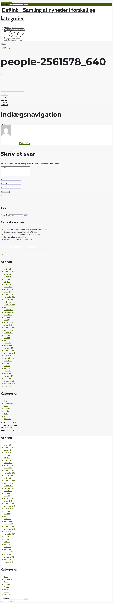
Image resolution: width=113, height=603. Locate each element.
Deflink (24, 143)
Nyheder (6, 28)
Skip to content (6, 2)
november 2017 (9, 353)
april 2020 (7, 302)
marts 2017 (8, 373)
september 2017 (9, 358)
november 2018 (9, 330)
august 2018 (8, 335)
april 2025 (7, 269)
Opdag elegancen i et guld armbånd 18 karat (20, 232)
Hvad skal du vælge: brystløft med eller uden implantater (25, 230)
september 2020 (9, 297)
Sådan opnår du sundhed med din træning (31, 254)
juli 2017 (7, 363)
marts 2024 (8, 274)
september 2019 (9, 312)
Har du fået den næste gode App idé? (18, 239)
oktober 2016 (8, 386)
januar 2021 (8, 292)
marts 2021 (8, 287)
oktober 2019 (8, 310)
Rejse (5, 38)
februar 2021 (8, 289)
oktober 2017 (8, 356)
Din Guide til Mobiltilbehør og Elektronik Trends (22, 234)
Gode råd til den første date (6, 45)
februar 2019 (8, 322)
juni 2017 (7, 366)
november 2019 (9, 307)
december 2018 (9, 328)
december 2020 (9, 294)
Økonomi (7, 30)
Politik (6, 32)
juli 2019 (7, 317)
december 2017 (9, 350)
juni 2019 (7, 320)
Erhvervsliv (7, 34)
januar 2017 (8, 378)
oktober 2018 (8, 333)
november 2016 (9, 384)
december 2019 (9, 305)
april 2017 (7, 371)
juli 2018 (7, 338)
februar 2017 (8, 376)
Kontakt (6, 40)
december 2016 (9, 381)
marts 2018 (8, 345)
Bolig (6, 401)
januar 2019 (8, 325)
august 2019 (8, 315)
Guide (6, 406)
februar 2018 (8, 348)
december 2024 (9, 272)
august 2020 (8, 300)
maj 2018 (7, 340)
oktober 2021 (8, 277)
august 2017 (8, 361)
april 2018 (7, 343)
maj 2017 (7, 368)
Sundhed (7, 36)
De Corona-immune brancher (15, 237)
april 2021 (7, 284)
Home (2, 43)
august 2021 (8, 279)
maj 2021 (7, 282)
